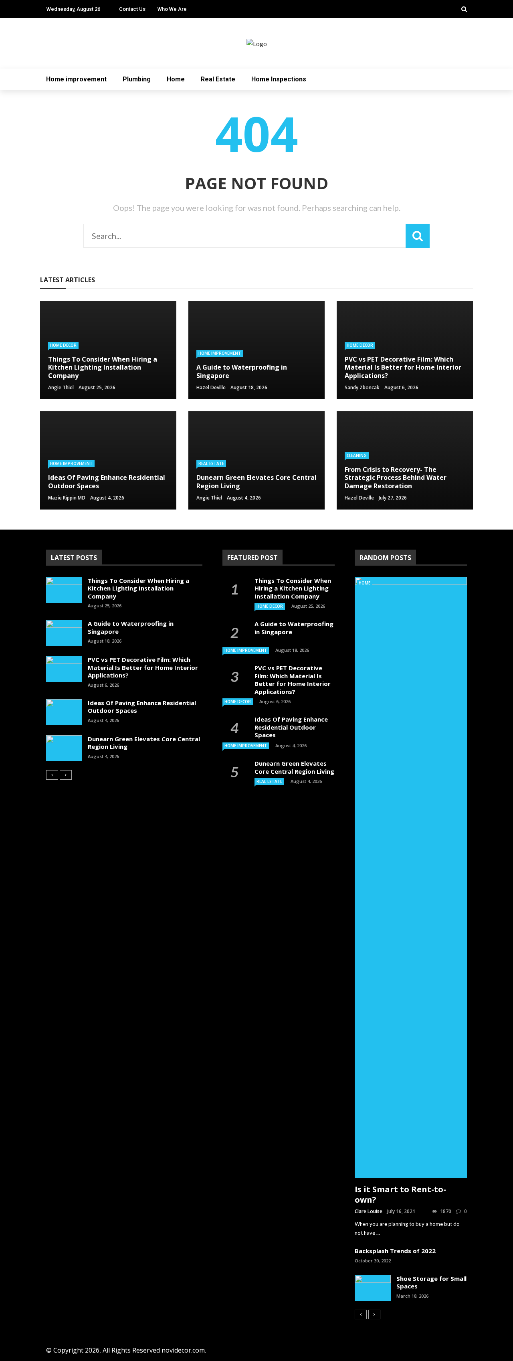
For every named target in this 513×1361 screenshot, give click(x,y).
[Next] (66, 775)
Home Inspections (278, 79)
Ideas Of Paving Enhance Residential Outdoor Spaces (142, 707)
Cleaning (357, 455)
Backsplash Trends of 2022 (395, 1251)
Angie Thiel (61, 387)
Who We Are (172, 9)
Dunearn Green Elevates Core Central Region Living (144, 743)
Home (176, 79)
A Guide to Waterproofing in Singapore (131, 627)
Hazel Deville (211, 387)
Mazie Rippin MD (66, 497)
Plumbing (137, 79)
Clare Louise (368, 1211)
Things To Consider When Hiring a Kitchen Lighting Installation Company (138, 588)
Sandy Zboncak (362, 387)
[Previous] (52, 775)
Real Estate (218, 79)
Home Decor (63, 345)
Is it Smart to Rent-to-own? (400, 1194)
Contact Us (132, 9)
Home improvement (76, 79)
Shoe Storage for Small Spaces (431, 1282)
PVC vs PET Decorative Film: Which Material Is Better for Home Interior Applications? (143, 667)
